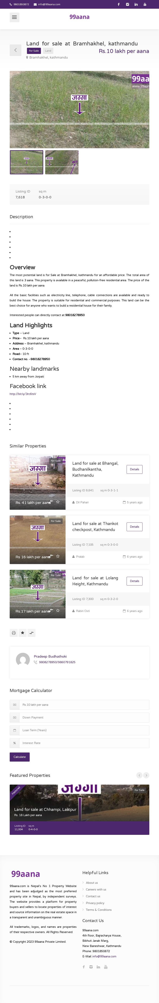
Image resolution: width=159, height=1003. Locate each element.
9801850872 (21, 4)
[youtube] (145, 4)
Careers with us (96, 889)
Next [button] (138, 114)
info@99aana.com (49, 4)
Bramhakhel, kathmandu (48, 57)
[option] (79, 109)
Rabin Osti (82, 611)
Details (134, 469)
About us (92, 883)
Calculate (20, 757)
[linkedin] (136, 4)
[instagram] (127, 4)
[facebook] (118, 4)
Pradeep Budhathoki (50, 656)
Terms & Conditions (99, 910)
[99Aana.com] (79, 16)
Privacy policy (95, 903)
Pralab (80, 556)
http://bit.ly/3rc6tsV (23, 394)
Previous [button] (21, 114)
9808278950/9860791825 (57, 662)
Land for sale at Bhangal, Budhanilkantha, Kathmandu (95, 469)
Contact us (93, 896)
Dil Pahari (82, 502)
